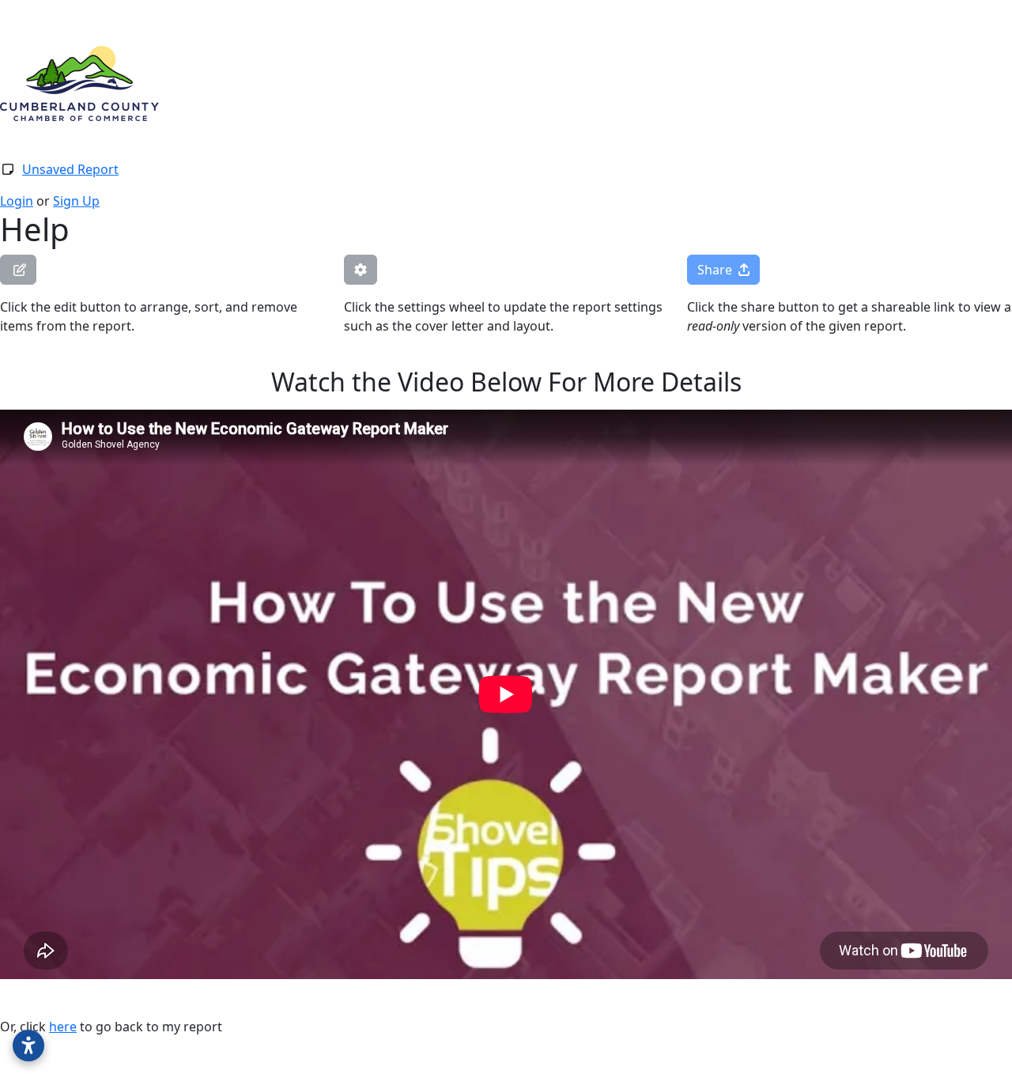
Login (16, 201)
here (63, 1026)
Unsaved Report (70, 169)
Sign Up (76, 201)
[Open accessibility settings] (28, 1045)
